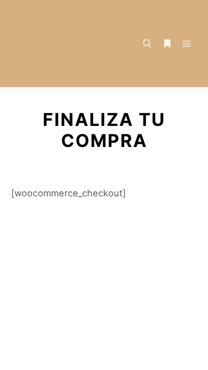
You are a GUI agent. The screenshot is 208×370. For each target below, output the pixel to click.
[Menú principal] (187, 44)
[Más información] (167, 44)
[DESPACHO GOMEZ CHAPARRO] (67, 43)
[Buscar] (147, 44)
